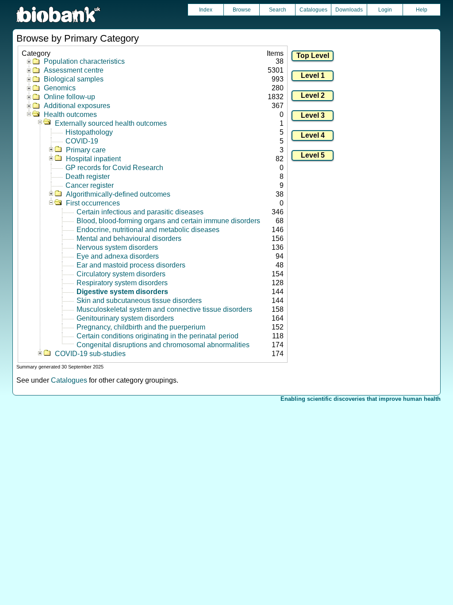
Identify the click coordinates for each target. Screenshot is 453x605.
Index (205, 10)
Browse (242, 10)
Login (385, 10)
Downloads (349, 10)
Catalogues (313, 10)
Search (277, 10)
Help (421, 10)
